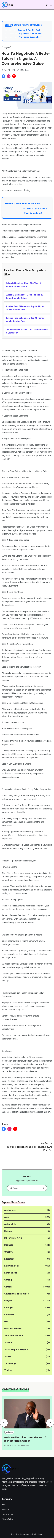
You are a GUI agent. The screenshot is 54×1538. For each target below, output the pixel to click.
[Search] (11, 1188)
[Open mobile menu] (51, 5)
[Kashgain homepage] (7, 4)
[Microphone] (43, 1188)
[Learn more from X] (14, 76)
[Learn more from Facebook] (3, 76)
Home (4, 1505)
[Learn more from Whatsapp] (8, 76)
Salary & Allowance (13, 1335)
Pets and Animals (12, 1328)
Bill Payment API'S (13, 1238)
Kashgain (39, 1534)
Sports (7, 1356)
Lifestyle (8, 1307)
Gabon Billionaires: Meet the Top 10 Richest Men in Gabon (25, 1439)
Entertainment (11, 1266)
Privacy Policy (7, 1519)
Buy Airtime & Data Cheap (30, 33)
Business (8, 1245)
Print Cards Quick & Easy (30, 37)
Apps (6, 1217)
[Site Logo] (10, 1469)
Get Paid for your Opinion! (27, 208)
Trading (8, 1370)
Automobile (10, 1224)
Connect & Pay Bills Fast (29, 30)
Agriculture (10, 1210)
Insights (6, 47)
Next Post (45, 1143)
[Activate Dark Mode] (46, 4)
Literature (9, 1314)
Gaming (8, 1280)
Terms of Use (7, 1514)
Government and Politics (16, 1294)
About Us (5, 1509)
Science (8, 1342)
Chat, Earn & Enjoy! (25, 213)
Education (9, 1259)
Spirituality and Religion (16, 1349)
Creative (8, 1252)
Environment (10, 1273)
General (8, 1287)
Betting (8, 1231)
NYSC (7, 1321)
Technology (10, 1363)
